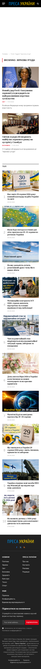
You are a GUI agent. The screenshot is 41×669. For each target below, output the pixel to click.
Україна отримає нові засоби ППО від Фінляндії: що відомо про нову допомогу (23, 485)
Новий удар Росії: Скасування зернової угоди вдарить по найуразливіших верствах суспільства (17, 94)
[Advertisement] (20, 30)
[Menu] (3, 3)
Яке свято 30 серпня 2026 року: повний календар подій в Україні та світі (23, 196)
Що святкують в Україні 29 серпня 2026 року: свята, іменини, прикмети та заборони (23, 450)
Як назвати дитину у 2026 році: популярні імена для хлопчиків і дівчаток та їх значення (22, 521)
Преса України (20, 643)
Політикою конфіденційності (11, 630)
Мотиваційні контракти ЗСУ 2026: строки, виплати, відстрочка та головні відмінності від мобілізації (20, 304)
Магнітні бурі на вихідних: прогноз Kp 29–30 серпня (20, 415)
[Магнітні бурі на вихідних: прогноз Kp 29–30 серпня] (20, 401)
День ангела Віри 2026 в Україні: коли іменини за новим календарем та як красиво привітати (22, 380)
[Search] (38, 3)
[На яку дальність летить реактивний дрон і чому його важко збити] (20, 251)
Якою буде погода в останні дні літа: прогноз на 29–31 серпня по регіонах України (22, 232)
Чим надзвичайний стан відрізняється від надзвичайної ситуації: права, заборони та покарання (22, 342)
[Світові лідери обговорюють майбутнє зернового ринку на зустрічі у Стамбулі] (20, 123)
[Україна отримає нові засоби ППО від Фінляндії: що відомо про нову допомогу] (20, 469)
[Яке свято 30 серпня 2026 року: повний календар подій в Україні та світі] (20, 180)
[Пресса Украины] (21, 3)
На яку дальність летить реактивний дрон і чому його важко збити (21, 267)
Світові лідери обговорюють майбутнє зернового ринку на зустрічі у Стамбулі (17, 140)
